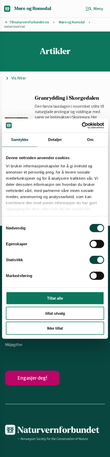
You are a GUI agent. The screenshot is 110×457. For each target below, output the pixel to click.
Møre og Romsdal (32, 8)
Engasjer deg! (32, 378)
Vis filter (18, 78)
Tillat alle (55, 298)
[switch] (97, 244)
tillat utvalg (55, 313)
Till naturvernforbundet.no (29, 22)
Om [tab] (90, 139)
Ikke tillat (55, 328)
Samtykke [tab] (20, 139)
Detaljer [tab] (55, 139)
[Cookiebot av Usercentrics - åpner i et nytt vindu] (81, 125)
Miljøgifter (14, 344)
